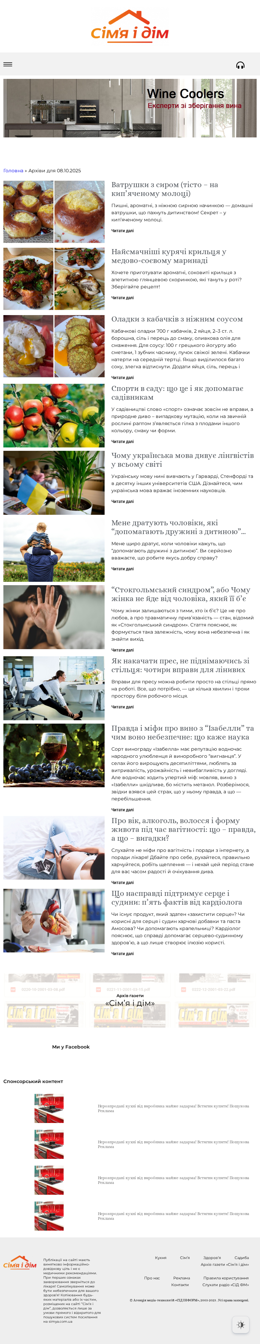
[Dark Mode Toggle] (241, 1325)
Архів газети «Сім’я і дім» (225, 1264)
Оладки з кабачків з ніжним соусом (177, 318)
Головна (13, 170)
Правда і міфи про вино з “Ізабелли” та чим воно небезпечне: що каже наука (182, 732)
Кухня (161, 1257)
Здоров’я (212, 1257)
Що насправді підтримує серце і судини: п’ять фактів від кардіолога (176, 897)
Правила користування (226, 1278)
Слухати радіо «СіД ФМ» (225, 1284)
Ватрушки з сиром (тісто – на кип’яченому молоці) (164, 189)
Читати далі (122, 230)
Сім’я (185, 1257)
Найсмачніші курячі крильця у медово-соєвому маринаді (168, 256)
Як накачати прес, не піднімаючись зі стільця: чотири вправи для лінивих (180, 665)
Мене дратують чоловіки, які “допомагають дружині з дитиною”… (178, 527)
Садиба (242, 1257)
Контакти (180, 1284)
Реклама (181, 1278)
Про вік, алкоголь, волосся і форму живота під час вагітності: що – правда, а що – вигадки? (183, 829)
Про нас (152, 1278)
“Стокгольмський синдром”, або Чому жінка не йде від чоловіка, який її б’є (181, 594)
